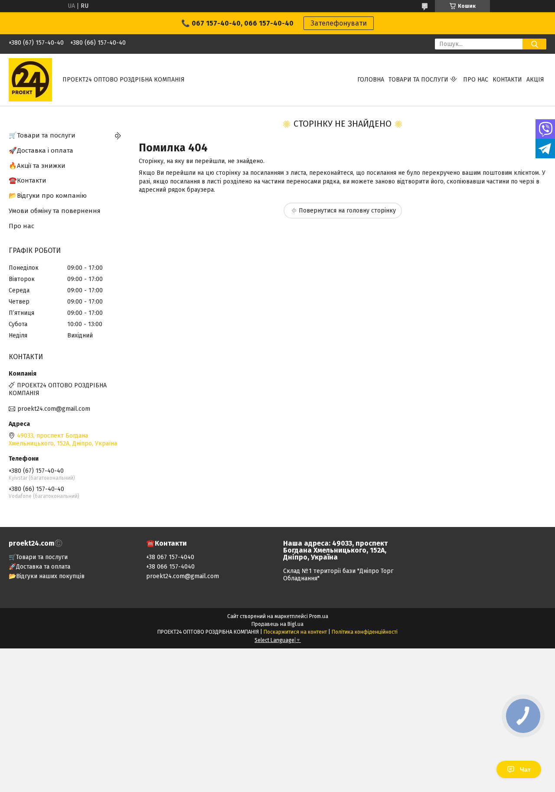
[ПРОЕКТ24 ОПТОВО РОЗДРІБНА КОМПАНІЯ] (30, 79)
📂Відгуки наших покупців (47, 576)
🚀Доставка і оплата (41, 150)
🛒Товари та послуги (42, 135)
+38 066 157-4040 (170, 566)
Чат (525, 769)
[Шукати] (534, 44)
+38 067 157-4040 (170, 557)
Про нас (475, 79)
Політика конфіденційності (365, 632)
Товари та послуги (418, 79)
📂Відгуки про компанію (48, 196)
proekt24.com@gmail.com (53, 408)
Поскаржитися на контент (295, 632)
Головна (370, 79)
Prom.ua (318, 616)
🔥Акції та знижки (37, 166)
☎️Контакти (27, 180)
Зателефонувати (338, 23)
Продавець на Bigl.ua (277, 624)
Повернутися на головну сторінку (347, 210)
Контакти (507, 79)
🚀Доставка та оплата (39, 566)
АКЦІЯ (535, 79)
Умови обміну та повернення (55, 211)
